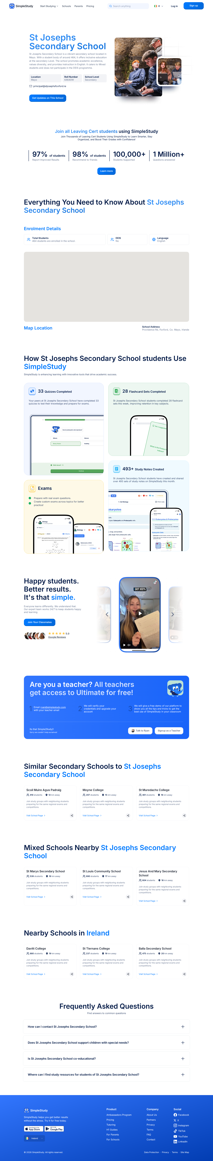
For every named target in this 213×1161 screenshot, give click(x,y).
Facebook (183, 1114)
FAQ (149, 1134)
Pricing (90, 6)
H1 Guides (112, 1129)
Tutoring (110, 1124)
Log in (174, 6)
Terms (150, 1129)
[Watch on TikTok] (155, 582)
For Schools (112, 1139)
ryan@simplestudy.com (53, 707)
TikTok (181, 1130)
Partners (151, 1119)
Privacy (151, 1124)
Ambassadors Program (119, 1114)
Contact (151, 1139)
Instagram (183, 1125)
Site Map (185, 1152)
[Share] (72, 815)
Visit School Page (34, 815)
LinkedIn (182, 1141)
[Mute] (129, 645)
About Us (152, 1114)
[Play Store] (54, 1129)
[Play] (124, 645)
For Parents (112, 1134)
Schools (66, 6)
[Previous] (107, 614)
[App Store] (33, 1129)
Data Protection (151, 1152)
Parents (78, 6)
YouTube (183, 1136)
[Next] (172, 614)
